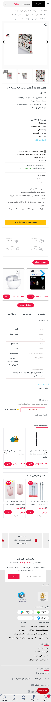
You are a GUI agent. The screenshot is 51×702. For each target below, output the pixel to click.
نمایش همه (25, 305)
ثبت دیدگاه (33, 409)
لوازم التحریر (39, 15)
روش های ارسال (43, 648)
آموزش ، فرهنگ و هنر (21, 11)
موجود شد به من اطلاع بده (25, 222)
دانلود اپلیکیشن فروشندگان (38, 630)
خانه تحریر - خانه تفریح (35, 165)
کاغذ (12, 15)
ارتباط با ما (22, 630)
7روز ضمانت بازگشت (41, 652)
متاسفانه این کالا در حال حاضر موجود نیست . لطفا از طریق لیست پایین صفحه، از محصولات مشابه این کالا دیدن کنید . (31, 102)
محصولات (36, 11)
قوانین (23, 626)
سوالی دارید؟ (43, 690)
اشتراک (14, 576)
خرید (31, 296)
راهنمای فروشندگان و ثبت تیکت (37, 634)
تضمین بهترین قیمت (41, 656)
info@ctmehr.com (42, 685)
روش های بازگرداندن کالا (17, 638)
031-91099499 (43, 673)
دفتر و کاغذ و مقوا (24, 15)
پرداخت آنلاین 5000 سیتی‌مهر (38, 638)
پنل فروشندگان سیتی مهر (39, 626)
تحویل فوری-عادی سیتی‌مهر (38, 660)
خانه (45, 11)
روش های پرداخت (19, 634)
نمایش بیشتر (39, 140)
